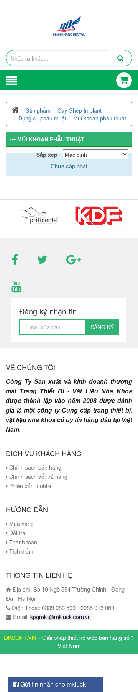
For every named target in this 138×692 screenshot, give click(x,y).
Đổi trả (16, 533)
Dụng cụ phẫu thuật (42, 118)
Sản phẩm (38, 110)
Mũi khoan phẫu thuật (99, 118)
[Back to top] (124, 670)
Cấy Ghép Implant (80, 110)
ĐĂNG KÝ (102, 327)
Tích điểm (20, 551)
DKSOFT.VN (20, 637)
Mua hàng (21, 524)
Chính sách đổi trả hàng (37, 476)
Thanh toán (22, 542)
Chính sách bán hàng (34, 467)
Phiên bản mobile (29, 486)
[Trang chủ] (15, 110)
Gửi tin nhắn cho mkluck (52, 684)
